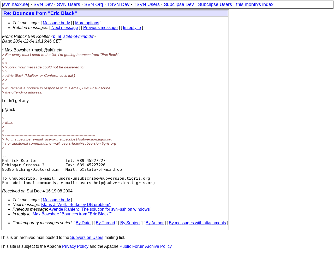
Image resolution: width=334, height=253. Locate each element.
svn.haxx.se (15, 4)
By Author (155, 223)
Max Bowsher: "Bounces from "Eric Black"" (72, 214)
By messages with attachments (197, 223)
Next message (64, 27)
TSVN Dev (118, 4)
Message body (56, 23)
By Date (83, 223)
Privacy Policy (75, 246)
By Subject (130, 223)
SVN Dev (43, 4)
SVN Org (93, 4)
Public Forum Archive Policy (145, 246)
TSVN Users (147, 4)
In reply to (132, 27)
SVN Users (68, 4)
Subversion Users (86, 237)
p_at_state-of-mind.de (73, 36)
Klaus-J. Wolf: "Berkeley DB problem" (76, 204)
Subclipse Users (215, 4)
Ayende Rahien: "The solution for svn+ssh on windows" (100, 209)
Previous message (100, 27)
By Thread (105, 223)
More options (87, 23)
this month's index (254, 4)
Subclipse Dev (179, 4)
